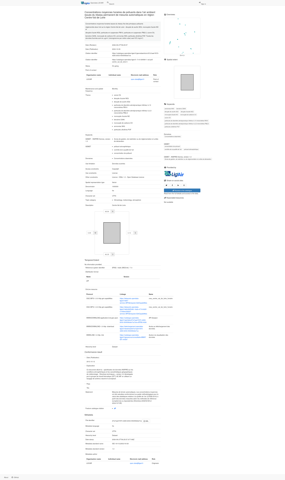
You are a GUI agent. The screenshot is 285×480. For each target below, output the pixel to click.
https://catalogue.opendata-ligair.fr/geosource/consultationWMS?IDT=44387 (133, 337)
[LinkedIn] (178, 185)
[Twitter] (166, 185)
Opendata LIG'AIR (96, 3)
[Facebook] (172, 185)
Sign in (203, 4)
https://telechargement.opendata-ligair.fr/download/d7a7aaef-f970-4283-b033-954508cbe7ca (131, 328)
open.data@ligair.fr (137, 79)
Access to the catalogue (183, 190)
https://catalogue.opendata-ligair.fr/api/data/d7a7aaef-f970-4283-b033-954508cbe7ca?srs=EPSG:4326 (133, 320)
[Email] (184, 185)
